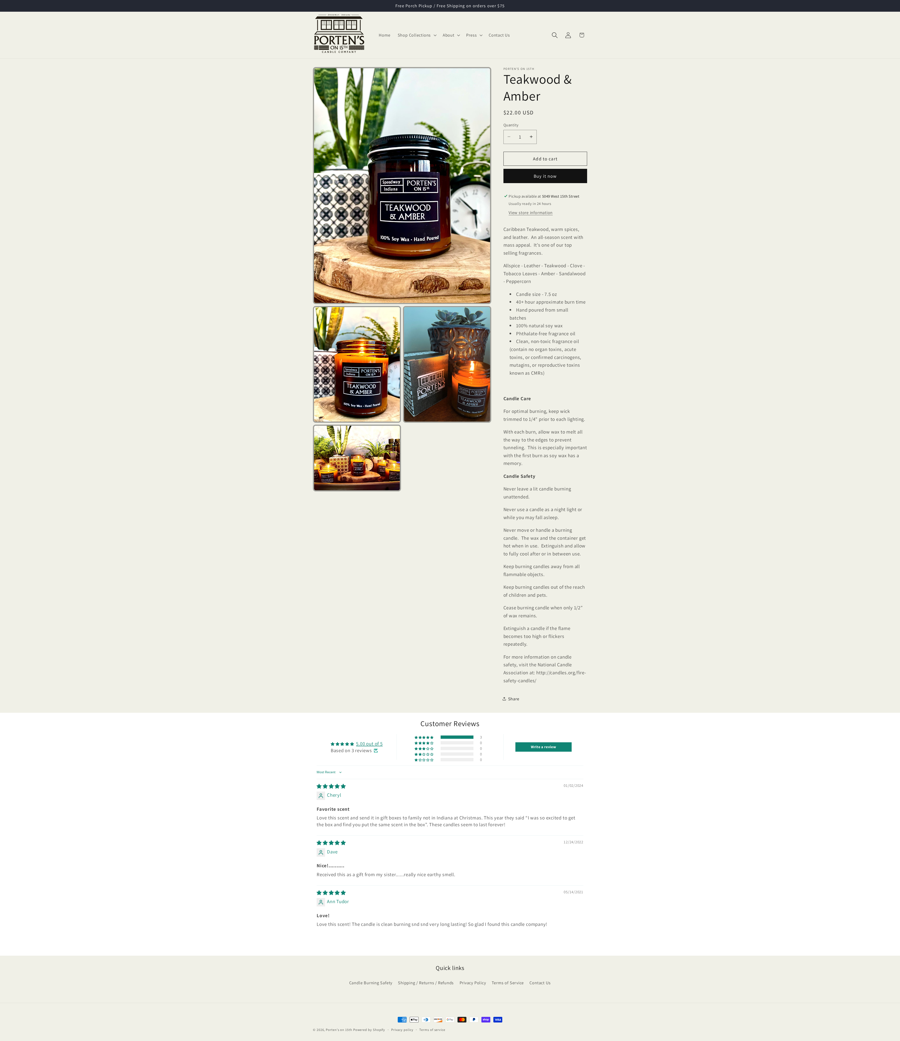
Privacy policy (402, 1029)
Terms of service (432, 1029)
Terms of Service (508, 982)
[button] (416, 35)
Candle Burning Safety (370, 982)
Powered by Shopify (369, 1029)
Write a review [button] (543, 746)
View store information (531, 212)
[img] (331, 786)
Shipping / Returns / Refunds (426, 982)
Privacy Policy (473, 982)
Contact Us (540, 982)
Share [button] (513, 698)
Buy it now (545, 176)
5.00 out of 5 (369, 743)
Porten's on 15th (339, 1029)
